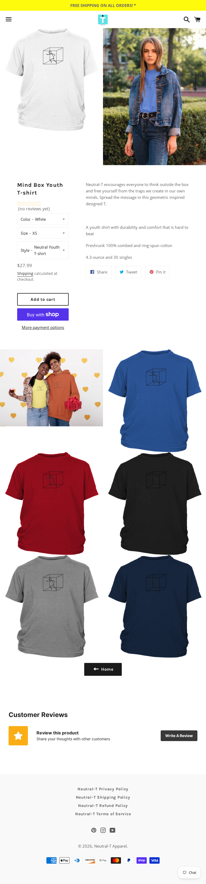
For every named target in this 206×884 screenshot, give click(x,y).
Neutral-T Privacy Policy (103, 789)
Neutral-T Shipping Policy (103, 797)
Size (24, 233)
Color (26, 219)
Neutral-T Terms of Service (103, 813)
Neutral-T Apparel (110, 846)
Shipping (25, 273)
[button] (43, 208)
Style (25, 250)
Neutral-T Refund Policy (103, 805)
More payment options (43, 327)
